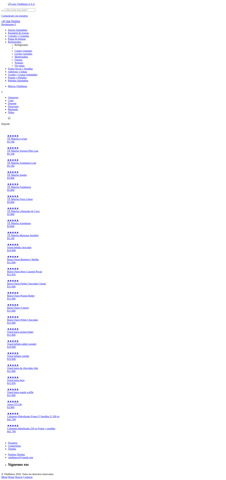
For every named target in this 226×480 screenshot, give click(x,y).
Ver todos (19, 65)
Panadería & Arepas (18, 33)
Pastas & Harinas (17, 39)
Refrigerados (14, 42)
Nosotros (12, 442)
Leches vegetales (23, 53)
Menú (4, 477)
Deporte (12, 103)
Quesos (18, 59)
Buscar (19, 477)
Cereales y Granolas (18, 36)
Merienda (13, 109)
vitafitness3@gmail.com (20, 457)
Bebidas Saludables (18, 80)
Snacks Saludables (17, 30)
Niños (11, 112)
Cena (10, 100)
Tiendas (12, 448)
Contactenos (14, 445)
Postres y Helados (17, 77)
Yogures (19, 62)
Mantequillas (21, 56)
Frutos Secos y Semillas (20, 68)
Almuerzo (13, 97)
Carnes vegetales (23, 50)
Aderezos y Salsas (17, 71)
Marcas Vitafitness (17, 86)
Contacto (28, 477)
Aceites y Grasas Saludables (22, 74)
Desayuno (13, 106)
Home (11, 477)
